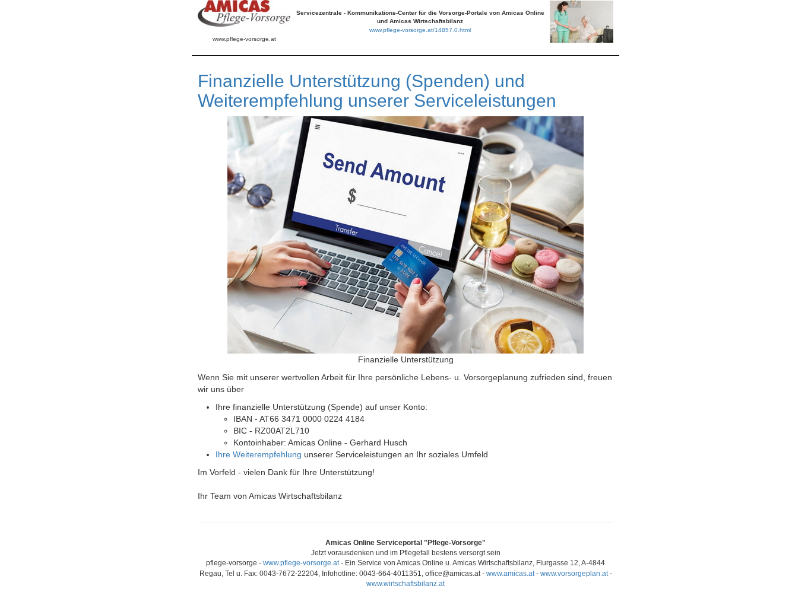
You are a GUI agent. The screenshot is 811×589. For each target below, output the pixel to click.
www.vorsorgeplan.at (574, 573)
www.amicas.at (510, 573)
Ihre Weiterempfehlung (259, 454)
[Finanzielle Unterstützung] (405, 235)
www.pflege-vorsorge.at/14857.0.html (420, 30)
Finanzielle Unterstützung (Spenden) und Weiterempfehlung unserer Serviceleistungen (377, 90)
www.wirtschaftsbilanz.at (405, 584)
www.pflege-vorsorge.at (301, 563)
